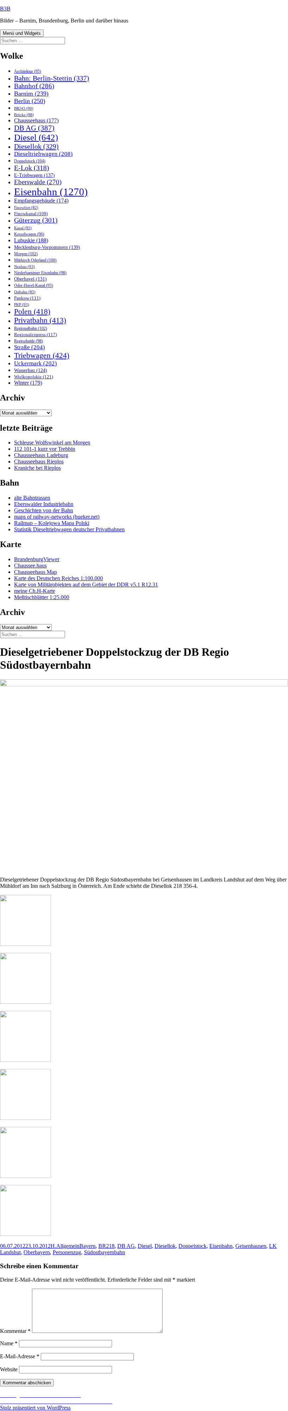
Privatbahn (40, 320)
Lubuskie (31, 240)
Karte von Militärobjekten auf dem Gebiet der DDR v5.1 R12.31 (86, 585)
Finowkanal (31, 213)
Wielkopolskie (33, 376)
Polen (32, 311)
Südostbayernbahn (104, 1252)
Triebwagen (41, 355)
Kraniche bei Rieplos (37, 468)
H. (53, 1246)
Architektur (27, 71)
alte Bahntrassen (32, 498)
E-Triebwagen (34, 175)
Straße (29, 347)
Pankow (27, 298)
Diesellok (36, 146)
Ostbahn (24, 292)
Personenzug (67, 1252)
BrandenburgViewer (36, 559)
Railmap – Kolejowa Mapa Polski (51, 523)
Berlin (29, 100)
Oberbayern (37, 1252)
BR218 (106, 1246)
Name (9, 1343)
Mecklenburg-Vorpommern (47, 247)
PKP (21, 304)
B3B (5, 9)
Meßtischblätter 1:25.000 (41, 597)
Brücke (24, 115)
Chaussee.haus (30, 566)
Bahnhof (34, 86)
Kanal (23, 228)
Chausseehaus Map (35, 572)
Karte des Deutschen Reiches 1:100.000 (58, 578)
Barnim (31, 93)
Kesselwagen (29, 234)
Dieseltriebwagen (43, 153)
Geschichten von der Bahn (43, 510)
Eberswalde (37, 182)
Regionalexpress (35, 334)
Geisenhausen (250, 1246)
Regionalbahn (30, 328)
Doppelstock (29, 161)
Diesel (36, 137)
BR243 (23, 108)
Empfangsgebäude (41, 201)
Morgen (26, 253)
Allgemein (67, 1246)
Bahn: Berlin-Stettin (51, 78)
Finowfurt (26, 208)
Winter (28, 383)
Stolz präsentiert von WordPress (35, 1408)
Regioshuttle (28, 341)
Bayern (87, 1246)
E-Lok (31, 168)
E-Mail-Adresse (19, 1356)
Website (9, 1369)
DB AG (34, 128)
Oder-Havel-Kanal (33, 285)
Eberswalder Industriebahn (43, 504)
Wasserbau (30, 370)
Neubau (24, 266)
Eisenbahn (51, 191)
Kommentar (15, 1331)
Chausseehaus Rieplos (39, 461)
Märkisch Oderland (35, 260)
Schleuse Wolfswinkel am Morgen (52, 442)
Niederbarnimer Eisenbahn (40, 272)
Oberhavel (30, 279)
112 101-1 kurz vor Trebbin (44, 449)
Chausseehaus (36, 120)
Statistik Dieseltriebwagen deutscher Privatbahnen (69, 529)
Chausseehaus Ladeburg (41, 455)
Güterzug (36, 220)
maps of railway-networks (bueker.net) (56, 517)
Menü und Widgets (22, 33)
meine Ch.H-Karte (34, 591)
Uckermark (35, 363)
